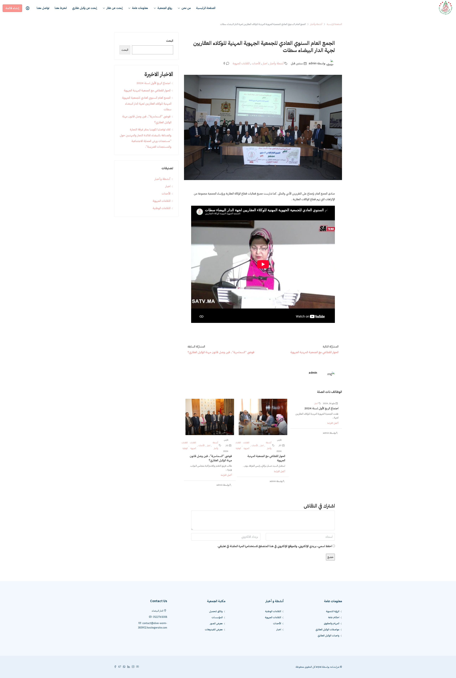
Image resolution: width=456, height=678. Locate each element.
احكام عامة (333, 617)
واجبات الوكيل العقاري (328, 635)
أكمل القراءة (332, 423)
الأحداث (277, 623)
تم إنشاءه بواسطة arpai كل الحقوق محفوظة (318, 667)
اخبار (265, 63)
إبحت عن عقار (115, 8)
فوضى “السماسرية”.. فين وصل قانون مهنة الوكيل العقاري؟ (211, 458)
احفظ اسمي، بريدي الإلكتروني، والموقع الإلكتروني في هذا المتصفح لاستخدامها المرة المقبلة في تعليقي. (274, 546)
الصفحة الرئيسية (205, 8)
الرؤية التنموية (332, 611)
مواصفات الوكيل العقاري (327, 629)
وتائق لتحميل (216, 611)
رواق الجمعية (164, 8)
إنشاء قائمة (12, 8)
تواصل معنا (43, 8)
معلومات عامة (140, 8)
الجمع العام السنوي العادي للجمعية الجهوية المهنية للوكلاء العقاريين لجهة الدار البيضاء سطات (146, 103)
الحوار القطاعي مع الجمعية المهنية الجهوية (147, 90)
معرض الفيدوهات (214, 629)
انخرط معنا (61, 8)
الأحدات (256, 63)
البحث (169, 41)
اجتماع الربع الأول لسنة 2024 (321, 408)
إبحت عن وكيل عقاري (84, 8)
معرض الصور (216, 623)
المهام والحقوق (331, 623)
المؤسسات (217, 617)
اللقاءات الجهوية (241, 63)
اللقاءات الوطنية (238, 445)
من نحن (186, 8)
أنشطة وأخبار (316, 24)
